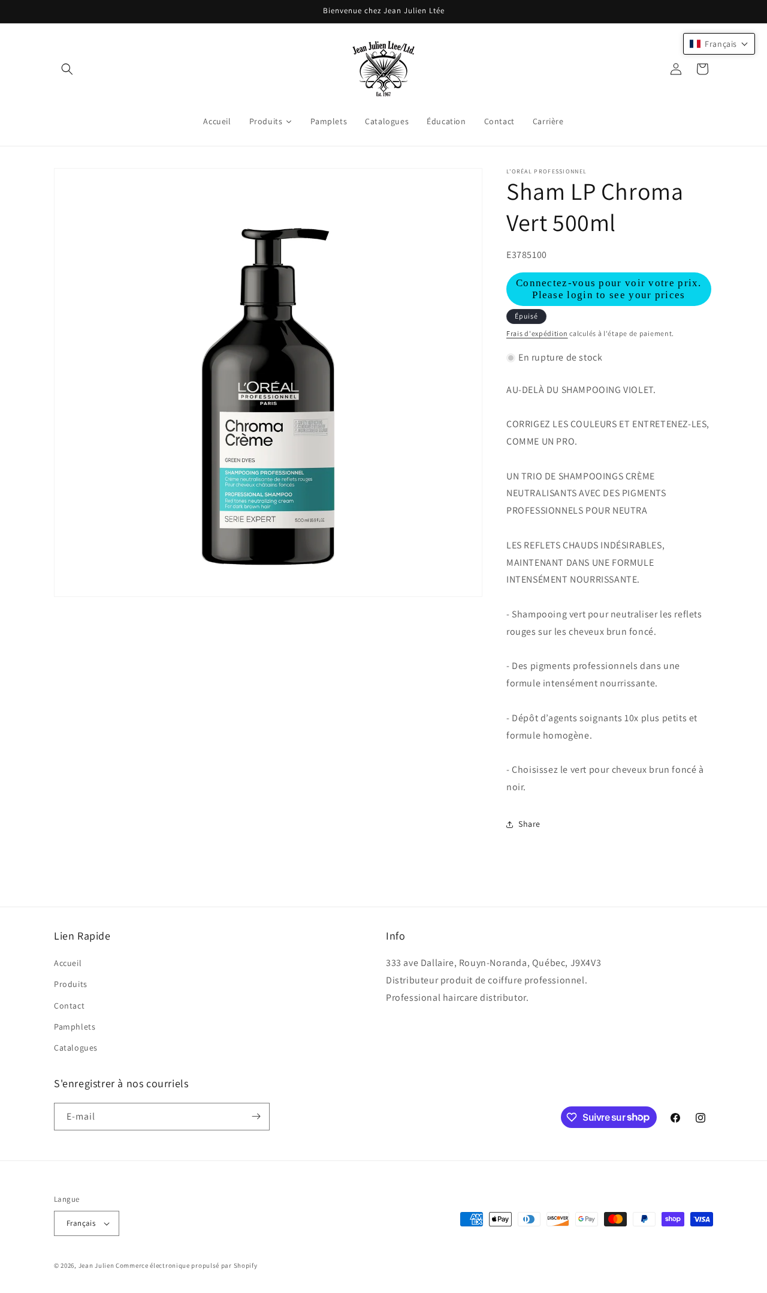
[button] (67, 69)
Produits (70, 984)
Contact (69, 1005)
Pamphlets (74, 1026)
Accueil (67, 963)
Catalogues (76, 1047)
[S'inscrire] (256, 1116)
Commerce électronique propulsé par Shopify (186, 1265)
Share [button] (529, 823)
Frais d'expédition (537, 333)
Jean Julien (96, 1265)
